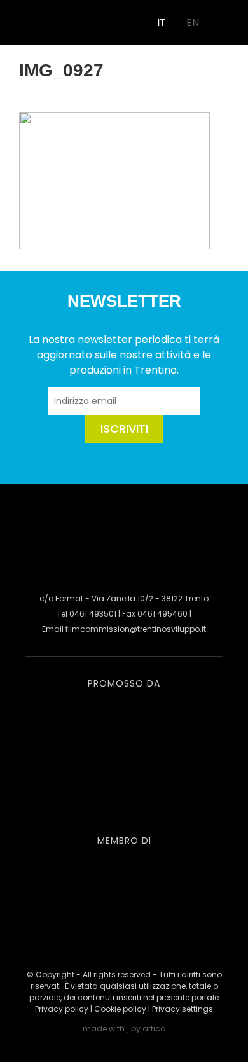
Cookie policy (120, 1008)
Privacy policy (61, 1008)
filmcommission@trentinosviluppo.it (135, 629)
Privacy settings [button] (182, 1008)
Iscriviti (124, 429)
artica (154, 1028)
